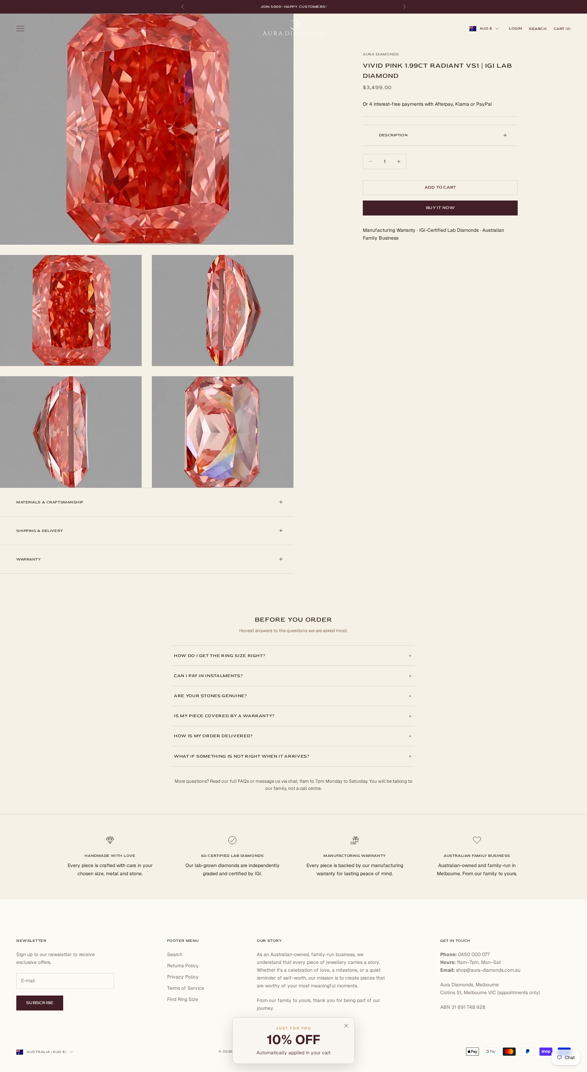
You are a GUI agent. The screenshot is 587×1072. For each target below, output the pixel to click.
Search (174, 954)
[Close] (346, 1026)
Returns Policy (183, 966)
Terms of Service (185, 988)
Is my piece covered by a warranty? (224, 716)
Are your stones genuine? (210, 695)
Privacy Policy (183, 977)
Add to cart (440, 187)
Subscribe (39, 1002)
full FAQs (239, 781)
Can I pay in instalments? (208, 675)
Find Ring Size (182, 999)
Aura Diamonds (381, 54)
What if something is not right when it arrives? (242, 756)
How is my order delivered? (213, 736)
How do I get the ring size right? (219, 655)
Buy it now (440, 207)
